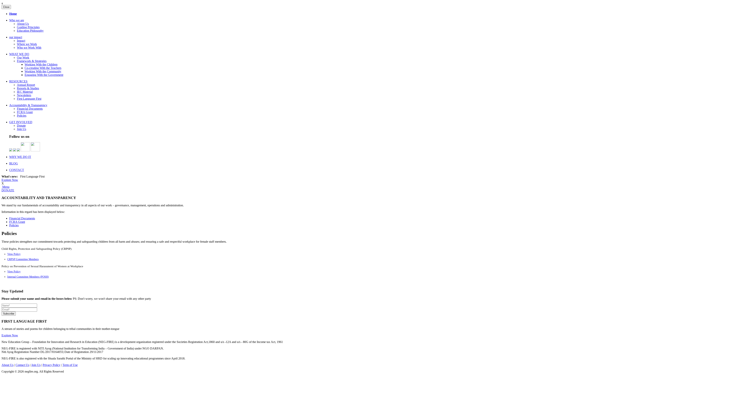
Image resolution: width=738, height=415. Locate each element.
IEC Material (25, 91)
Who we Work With (29, 47)
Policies (21, 115)
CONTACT (16, 170)
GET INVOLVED (20, 122)
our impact (15, 37)
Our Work (23, 57)
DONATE (8, 190)
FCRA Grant (25, 112)
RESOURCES (18, 81)
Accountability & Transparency (28, 105)
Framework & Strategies (32, 61)
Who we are (16, 20)
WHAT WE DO (19, 54)
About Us (23, 23)
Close (6, 7)
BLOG (13, 163)
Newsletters (24, 95)
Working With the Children (41, 64)
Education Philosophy (30, 30)
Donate (21, 125)
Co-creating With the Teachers (43, 68)
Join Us (21, 129)
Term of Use (70, 365)
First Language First (29, 98)
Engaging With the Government (44, 74)
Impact (21, 40)
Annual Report (26, 84)
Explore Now (10, 180)
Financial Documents (30, 108)
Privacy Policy (51, 365)
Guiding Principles (28, 27)
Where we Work (27, 44)
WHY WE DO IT (20, 157)
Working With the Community (43, 71)
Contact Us (22, 365)
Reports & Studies (28, 88)
